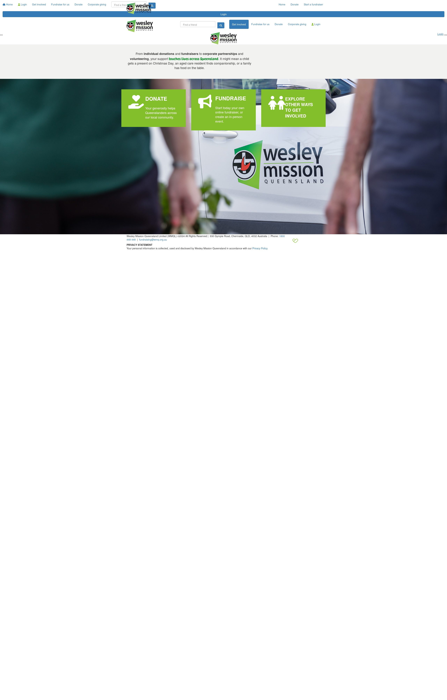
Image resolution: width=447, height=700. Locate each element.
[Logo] (139, 8)
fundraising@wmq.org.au (153, 239)
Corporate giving (297, 24)
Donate (295, 4)
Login (317, 24)
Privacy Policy (259, 248)
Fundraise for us (260, 24)
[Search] (220, 25)
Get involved (239, 24)
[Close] (445, 34)
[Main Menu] (1, 34)
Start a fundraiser (313, 4)
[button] (153, 108)
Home (282, 4)
